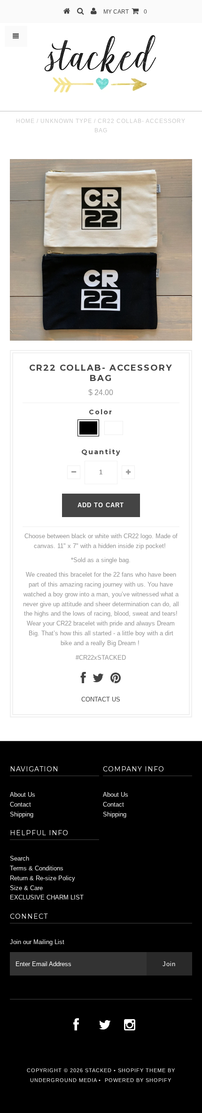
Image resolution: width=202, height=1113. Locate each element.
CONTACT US (100, 699)
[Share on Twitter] (98, 680)
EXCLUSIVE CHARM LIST (47, 897)
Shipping (21, 814)
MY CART (125, 11)
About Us (22, 794)
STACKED (98, 1070)
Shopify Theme (142, 1070)
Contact (20, 804)
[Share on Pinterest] (115, 680)
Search (19, 858)
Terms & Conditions (36, 868)
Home (25, 121)
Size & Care (26, 888)
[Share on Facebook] (83, 680)
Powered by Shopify (138, 1080)
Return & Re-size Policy (42, 878)
